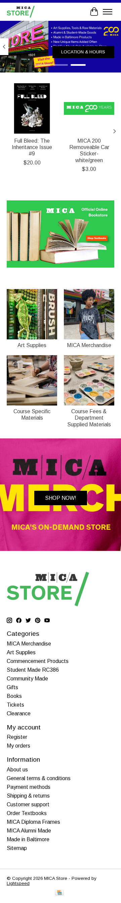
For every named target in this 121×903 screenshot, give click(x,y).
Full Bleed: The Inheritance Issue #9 (32, 147)
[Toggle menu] (107, 11)
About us (17, 769)
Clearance (19, 713)
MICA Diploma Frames (33, 822)
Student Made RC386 (33, 670)
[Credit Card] (59, 893)
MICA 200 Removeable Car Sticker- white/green (89, 150)
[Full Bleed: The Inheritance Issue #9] (32, 108)
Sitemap (17, 848)
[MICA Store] (21, 11)
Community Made (27, 678)
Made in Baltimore (28, 839)
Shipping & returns (28, 796)
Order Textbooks (27, 813)
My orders (18, 746)
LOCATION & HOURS (83, 51)
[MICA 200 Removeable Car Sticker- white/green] (89, 108)
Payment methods (28, 787)
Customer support (28, 804)
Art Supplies (31, 345)
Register (17, 737)
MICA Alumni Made (29, 831)
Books (14, 696)
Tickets (15, 705)
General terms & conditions (39, 778)
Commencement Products (38, 661)
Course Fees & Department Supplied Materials (89, 418)
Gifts (12, 687)
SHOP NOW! (60, 498)
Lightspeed (18, 883)
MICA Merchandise (89, 345)
